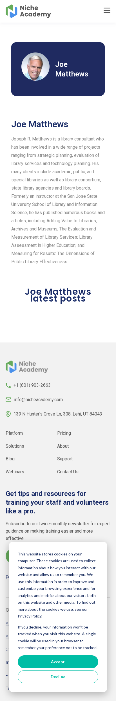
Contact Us (68, 471)
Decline (58, 676)
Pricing (64, 433)
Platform (14, 433)
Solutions (15, 446)
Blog (10, 459)
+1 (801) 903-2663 (32, 385)
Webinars (15, 471)
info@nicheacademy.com (38, 399)
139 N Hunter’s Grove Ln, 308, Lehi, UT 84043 (58, 414)
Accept (58, 661)
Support (65, 459)
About (63, 446)
